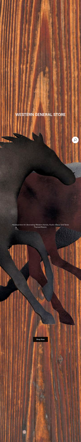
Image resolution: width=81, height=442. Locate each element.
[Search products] (75, 140)
